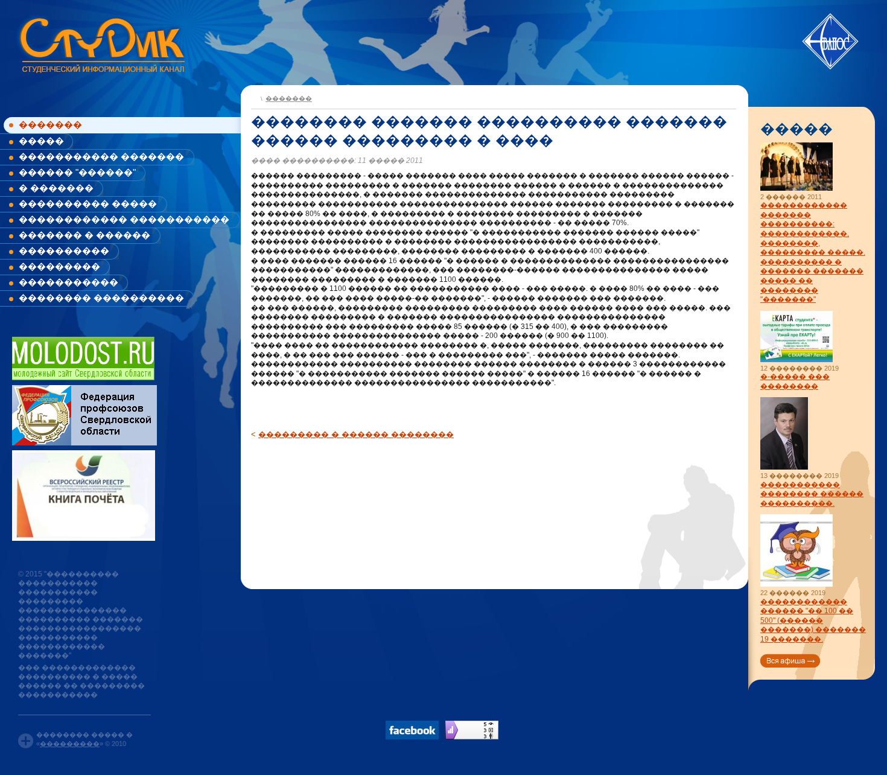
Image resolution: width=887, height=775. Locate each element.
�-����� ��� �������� (795, 381)
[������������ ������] (796, 584)
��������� (59, 266)
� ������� (56, 188)
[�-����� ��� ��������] (796, 360)
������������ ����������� (124, 219)
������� (50, 125)
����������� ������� (101, 156)
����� (41, 141)
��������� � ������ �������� (356, 434)
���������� (64, 251)
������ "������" (77, 172)
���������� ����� (88, 204)
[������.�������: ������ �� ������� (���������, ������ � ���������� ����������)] (471, 730)
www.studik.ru (101, 43)
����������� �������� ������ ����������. (811, 494)
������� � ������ (84, 235)
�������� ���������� (101, 298)
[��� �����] (790, 661)
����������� (68, 282)
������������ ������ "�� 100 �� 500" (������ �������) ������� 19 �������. (813, 620)
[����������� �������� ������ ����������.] (784, 467)
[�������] (254, 97)
